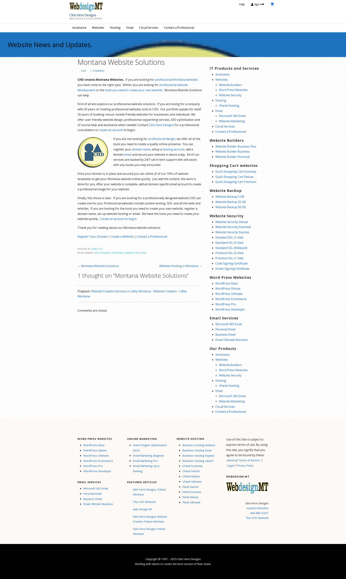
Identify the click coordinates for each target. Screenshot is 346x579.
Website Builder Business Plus (235, 146)
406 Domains (102, 252)
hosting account (173, 149)
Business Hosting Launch (197, 461)
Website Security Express (232, 232)
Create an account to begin (118, 219)
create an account (111, 130)
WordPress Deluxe (227, 288)
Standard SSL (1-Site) (229, 237)
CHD (83, 70)
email (127, 155)
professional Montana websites (176, 80)
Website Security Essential (233, 227)
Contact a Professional (179, 28)
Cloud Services (148, 28)
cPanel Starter (191, 471)
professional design (161, 139)
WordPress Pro (225, 304)
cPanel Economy (192, 466)
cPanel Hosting (229, 106)
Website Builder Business (232, 151)
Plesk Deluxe (190, 497)
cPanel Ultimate (192, 481)
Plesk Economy (191, 492)
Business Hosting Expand (198, 455)
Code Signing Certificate (231, 263)
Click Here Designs (82, 15)
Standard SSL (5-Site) (229, 243)
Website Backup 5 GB (229, 197)
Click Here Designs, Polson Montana (149, 492)
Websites (98, 28)
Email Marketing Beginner (148, 455)
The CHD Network (144, 502)
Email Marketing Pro (145, 461)
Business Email (225, 335)
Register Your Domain (92, 236)
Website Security (230, 95)
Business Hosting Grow (197, 450)
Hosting (115, 28)
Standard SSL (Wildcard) (231, 248)
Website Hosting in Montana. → (180, 266)
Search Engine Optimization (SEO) (150, 447)
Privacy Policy (245, 465)
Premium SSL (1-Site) (229, 258)
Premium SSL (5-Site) (229, 253)
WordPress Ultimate (229, 294)
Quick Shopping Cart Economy (235, 172)
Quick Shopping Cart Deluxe (234, 177)
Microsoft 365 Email (232, 116)
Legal (230, 465)
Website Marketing (232, 121)
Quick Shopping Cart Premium (235, 182)
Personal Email (225, 329)
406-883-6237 (259, 513)
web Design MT (142, 509)
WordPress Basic (226, 283)
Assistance (79, 28)
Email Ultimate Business (231, 340)
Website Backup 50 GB (230, 207)
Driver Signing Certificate (232, 269)
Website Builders (136, 252)
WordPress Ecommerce (231, 299)
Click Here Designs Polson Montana (149, 531)
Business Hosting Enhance (198, 445)
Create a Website (122, 236)
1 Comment (97, 70)
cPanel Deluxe (191, 476)
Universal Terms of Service (243, 460)
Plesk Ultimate (191, 502)
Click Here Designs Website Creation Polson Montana (150, 519)
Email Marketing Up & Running (146, 468)
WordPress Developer (230, 309)
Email (129, 28)
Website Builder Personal (232, 157)
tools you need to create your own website (133, 90)
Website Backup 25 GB (230, 202)
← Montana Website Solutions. (98, 266)
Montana (117, 252)
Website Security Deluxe (231, 222)
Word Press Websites (233, 90)
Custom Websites (257, 508)
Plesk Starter (190, 487)
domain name (141, 149)
